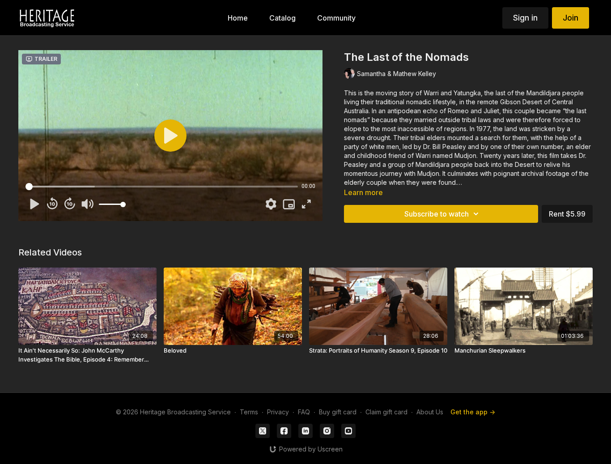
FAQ (304, 412)
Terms (249, 412)
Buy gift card (337, 412)
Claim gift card (386, 412)
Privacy (278, 412)
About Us (429, 412)
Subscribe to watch (436, 213)
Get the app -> (472, 412)
